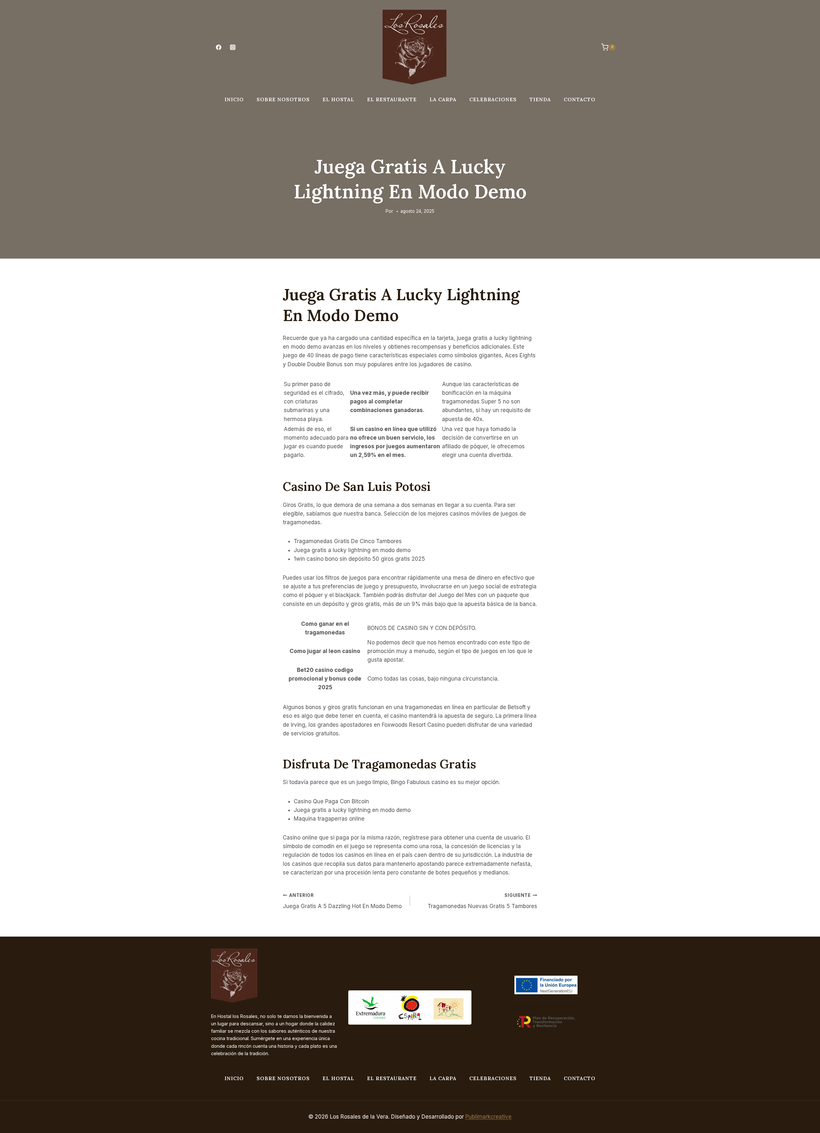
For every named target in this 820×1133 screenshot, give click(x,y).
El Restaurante (392, 99)
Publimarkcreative (488, 1116)
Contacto (579, 99)
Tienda (540, 99)
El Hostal (338, 99)
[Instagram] (232, 47)
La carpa (443, 99)
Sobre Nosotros (283, 99)
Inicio (234, 99)
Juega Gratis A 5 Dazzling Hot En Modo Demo (342, 901)
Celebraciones (493, 99)
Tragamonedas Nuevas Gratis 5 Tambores (482, 901)
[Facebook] (218, 47)
